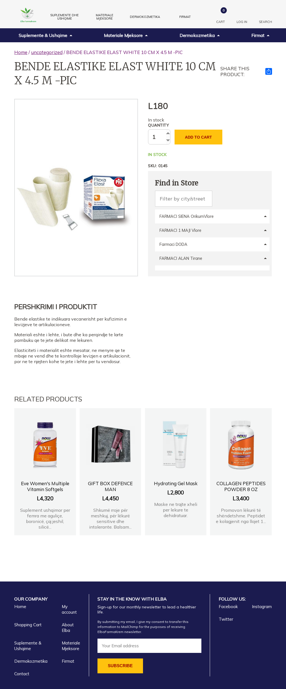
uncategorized (47, 52)
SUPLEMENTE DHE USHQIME (64, 16)
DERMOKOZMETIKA (145, 16)
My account (69, 609)
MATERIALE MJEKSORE (104, 16)
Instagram (262, 606)
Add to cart (198, 137)
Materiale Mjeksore (123, 35)
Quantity (158, 125)
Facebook (228, 606)
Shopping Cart (28, 624)
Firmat (185, 16)
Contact (21, 673)
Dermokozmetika (197, 35)
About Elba (68, 627)
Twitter (226, 619)
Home (20, 52)
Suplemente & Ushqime (43, 35)
